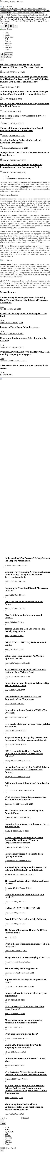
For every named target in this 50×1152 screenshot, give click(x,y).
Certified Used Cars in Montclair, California (25, 919)
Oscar (2, 307)
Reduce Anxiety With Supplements (21, 968)
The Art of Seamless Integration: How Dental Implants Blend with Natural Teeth (21, 129)
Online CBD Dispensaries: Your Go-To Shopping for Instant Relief (23, 1046)
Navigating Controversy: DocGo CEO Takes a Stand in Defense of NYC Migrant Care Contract (27, 769)
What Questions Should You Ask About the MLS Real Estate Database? (25, 798)
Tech (6, 39)
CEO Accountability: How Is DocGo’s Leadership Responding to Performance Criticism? (24, 753)
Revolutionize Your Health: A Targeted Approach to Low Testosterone (23, 697)
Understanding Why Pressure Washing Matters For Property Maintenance (27, 559)
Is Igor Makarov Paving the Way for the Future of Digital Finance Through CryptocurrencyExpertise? (24, 840)
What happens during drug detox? (21, 1034)
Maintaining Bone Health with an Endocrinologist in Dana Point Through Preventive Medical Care (24, 92)
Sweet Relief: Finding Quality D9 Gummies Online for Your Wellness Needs (25, 670)
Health (7, 35)
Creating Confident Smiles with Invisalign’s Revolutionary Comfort (20, 141)
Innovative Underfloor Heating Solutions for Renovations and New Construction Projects (21, 165)
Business (8, 41)
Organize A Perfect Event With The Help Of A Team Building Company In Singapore (25, 353)
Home (7, 33)
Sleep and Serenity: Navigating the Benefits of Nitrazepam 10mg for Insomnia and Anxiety (26, 738)
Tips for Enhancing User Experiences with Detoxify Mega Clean (25, 630)
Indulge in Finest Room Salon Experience (20, 327)
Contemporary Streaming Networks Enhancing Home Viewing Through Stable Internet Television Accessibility (24, 300)
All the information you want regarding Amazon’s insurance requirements (23, 1021)
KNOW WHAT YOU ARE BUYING (22, 908)
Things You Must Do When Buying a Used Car (27, 957)
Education (8, 47)
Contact (7, 49)
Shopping (8, 43)
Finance (7, 45)
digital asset (9, 37)
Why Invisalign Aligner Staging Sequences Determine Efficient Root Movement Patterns (21, 65)
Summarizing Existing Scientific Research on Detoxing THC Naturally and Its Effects (26, 868)
